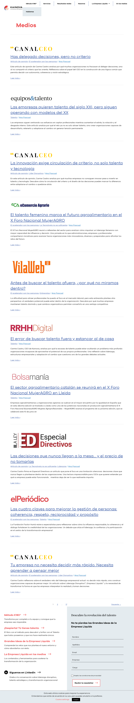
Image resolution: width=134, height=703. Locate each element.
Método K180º (31, 3)
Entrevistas (45, 293)
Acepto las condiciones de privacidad (87, 675)
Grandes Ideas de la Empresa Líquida (27, 641)
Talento (13, 117)
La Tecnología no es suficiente (53, 225)
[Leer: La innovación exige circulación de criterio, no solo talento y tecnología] (31, 151)
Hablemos (30, 12)
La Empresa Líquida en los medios (25, 654)
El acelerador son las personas (43, 61)
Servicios (46, 3)
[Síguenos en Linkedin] (39, 672)
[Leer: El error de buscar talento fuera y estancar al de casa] (31, 327)
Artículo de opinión (19, 61)
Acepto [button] (76, 699)
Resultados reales (64, 3)
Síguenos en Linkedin (22, 672)
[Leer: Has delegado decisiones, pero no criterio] (31, 45)
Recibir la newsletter (84, 683)
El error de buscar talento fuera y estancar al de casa (62, 338)
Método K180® (12, 614)
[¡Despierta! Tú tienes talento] (42, 627)
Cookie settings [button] (62, 699)
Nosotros (81, 3)
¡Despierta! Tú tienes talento (21, 628)
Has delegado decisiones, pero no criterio (50, 56)
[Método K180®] (24, 614)
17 (66, 604)
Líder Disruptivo (36, 173)
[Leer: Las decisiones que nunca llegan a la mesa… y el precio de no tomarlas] (42, 439)
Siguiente (116, 604)
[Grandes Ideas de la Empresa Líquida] (53, 641)
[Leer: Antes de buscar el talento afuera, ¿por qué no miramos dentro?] (31, 266)
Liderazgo (61, 466)
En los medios (121, 3)
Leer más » (15, 78)
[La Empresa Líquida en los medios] (49, 654)
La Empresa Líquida (100, 3)
